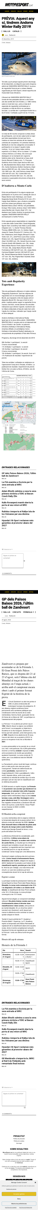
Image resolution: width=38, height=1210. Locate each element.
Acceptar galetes (19, 1194)
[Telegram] (24, 48)
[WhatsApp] (7, 48)
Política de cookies (19, 1141)
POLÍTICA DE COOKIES (11, 1207)
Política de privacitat (19, 1139)
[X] (11, 48)
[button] (35, 1182)
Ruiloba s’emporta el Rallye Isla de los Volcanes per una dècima (18, 512)
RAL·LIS (4, 478)
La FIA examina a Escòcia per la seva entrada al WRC (17, 483)
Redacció (12, 35)
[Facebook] (3, 48)
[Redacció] (3, 35)
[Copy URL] (20, 48)
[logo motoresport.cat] (19, 4)
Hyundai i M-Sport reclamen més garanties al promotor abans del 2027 (17, 523)
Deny (19, 1199)
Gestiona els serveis (11, 1189)
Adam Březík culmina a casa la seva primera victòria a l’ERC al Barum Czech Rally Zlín (19, 493)
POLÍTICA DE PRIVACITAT (25, 1207)
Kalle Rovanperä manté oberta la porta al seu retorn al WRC (17, 503)
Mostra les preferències (19, 1203)
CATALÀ (16, 31)
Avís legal (19, 1143)
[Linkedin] (15, 48)
